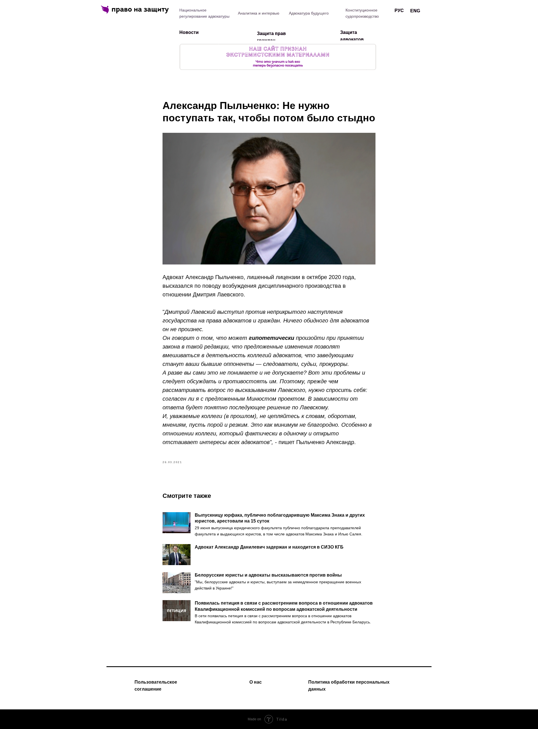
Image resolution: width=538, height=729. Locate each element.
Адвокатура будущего (309, 13)
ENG (415, 10)
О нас (255, 682)
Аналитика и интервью (258, 13)
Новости (189, 32)
